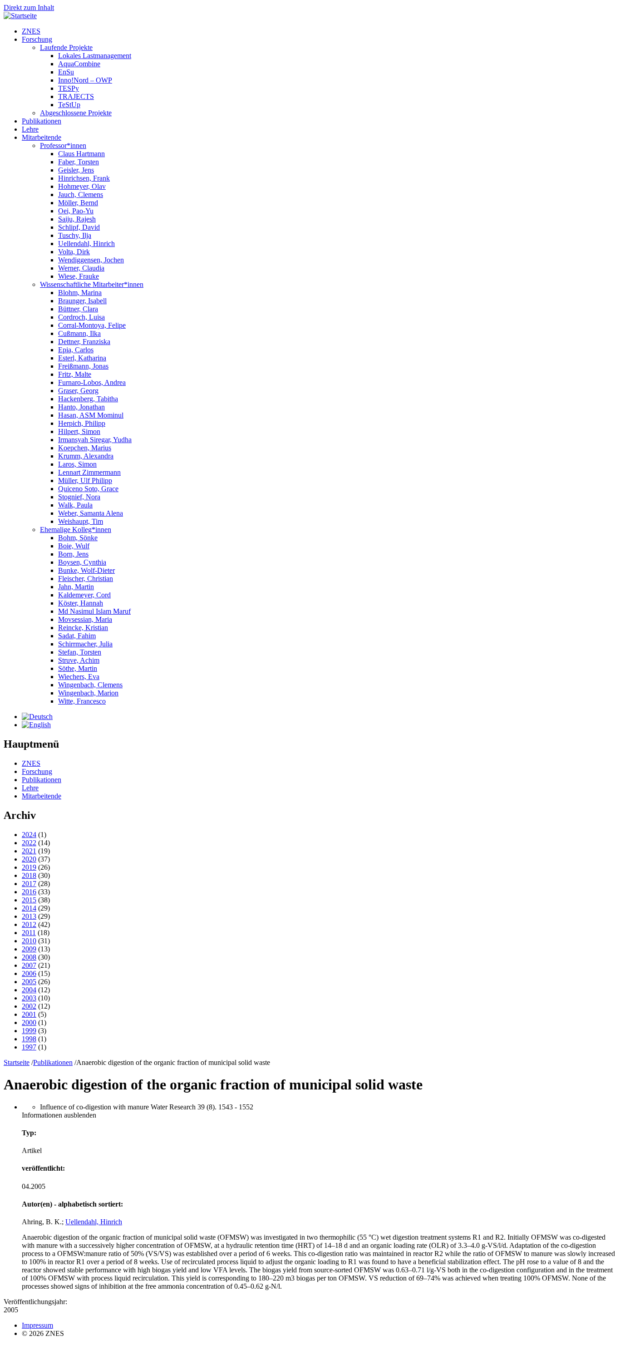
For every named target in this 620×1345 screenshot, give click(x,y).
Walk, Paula (75, 505)
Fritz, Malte (74, 374)
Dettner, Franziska (84, 341)
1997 (29, 1047)
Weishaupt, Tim (80, 521)
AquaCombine (79, 64)
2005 (29, 981)
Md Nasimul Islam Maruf (94, 611)
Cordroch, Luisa (81, 317)
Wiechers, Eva (78, 676)
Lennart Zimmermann (89, 472)
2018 (29, 875)
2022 (29, 843)
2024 (29, 834)
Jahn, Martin (76, 587)
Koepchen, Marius (84, 448)
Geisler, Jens (76, 170)
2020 (29, 859)
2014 (29, 908)
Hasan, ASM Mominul (90, 415)
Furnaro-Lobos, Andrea (92, 382)
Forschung (37, 39)
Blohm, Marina (80, 292)
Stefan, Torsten (79, 652)
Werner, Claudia (81, 268)
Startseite (17, 1062)
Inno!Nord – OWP (85, 80)
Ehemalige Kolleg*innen (75, 529)
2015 (29, 900)
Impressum (37, 1325)
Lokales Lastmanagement (94, 55)
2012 (29, 924)
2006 (29, 973)
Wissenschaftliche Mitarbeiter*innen (91, 284)
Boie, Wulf (73, 546)
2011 (29, 932)
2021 (29, 851)
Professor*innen (63, 145)
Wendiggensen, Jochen (91, 260)
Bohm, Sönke (78, 538)
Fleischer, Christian (85, 578)
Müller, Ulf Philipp (85, 480)
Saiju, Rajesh (77, 219)
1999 (29, 1031)
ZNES (31, 31)
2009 (29, 949)
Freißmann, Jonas (83, 366)
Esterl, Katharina (82, 358)
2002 (29, 1006)
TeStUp (69, 104)
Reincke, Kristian (83, 627)
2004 (29, 990)
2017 (29, 883)
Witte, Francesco (82, 701)
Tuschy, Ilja (74, 235)
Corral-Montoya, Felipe (92, 325)
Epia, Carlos (75, 350)
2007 (29, 965)
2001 (29, 1014)
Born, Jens (73, 554)
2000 (29, 1022)
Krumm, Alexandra (85, 456)
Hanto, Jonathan (81, 407)
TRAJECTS (76, 96)
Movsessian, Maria (85, 619)
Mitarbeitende (41, 137)
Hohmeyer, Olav (82, 186)
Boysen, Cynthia (82, 562)
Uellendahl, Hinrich (86, 243)
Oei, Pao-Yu (75, 211)
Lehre (30, 129)
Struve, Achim (78, 660)
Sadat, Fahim (77, 636)
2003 (29, 998)
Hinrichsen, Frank (84, 178)
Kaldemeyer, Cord (84, 595)
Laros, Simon (77, 464)
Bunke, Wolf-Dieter (86, 570)
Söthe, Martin (77, 668)
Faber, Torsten (78, 162)
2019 (29, 867)
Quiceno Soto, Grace (88, 489)
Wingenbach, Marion (88, 693)
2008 (29, 957)
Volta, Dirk (74, 252)
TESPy (68, 88)
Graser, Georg (78, 390)
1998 (29, 1039)
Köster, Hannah (80, 603)
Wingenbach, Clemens (90, 685)
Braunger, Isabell (82, 301)
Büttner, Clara (78, 309)
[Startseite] (20, 16)
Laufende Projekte (66, 47)
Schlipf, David (79, 227)
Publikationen (41, 121)
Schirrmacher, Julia (85, 644)
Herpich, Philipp (81, 423)
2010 (29, 941)
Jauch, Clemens (80, 194)
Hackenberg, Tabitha (88, 399)
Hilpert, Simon (79, 431)
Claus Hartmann (81, 154)
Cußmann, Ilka (79, 333)
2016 (29, 892)
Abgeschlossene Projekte (76, 113)
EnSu (66, 72)
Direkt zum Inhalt (29, 7)
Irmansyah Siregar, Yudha (95, 439)
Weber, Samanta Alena (90, 513)
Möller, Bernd (78, 203)
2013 (29, 916)
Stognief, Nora (79, 497)
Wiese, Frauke (78, 276)
